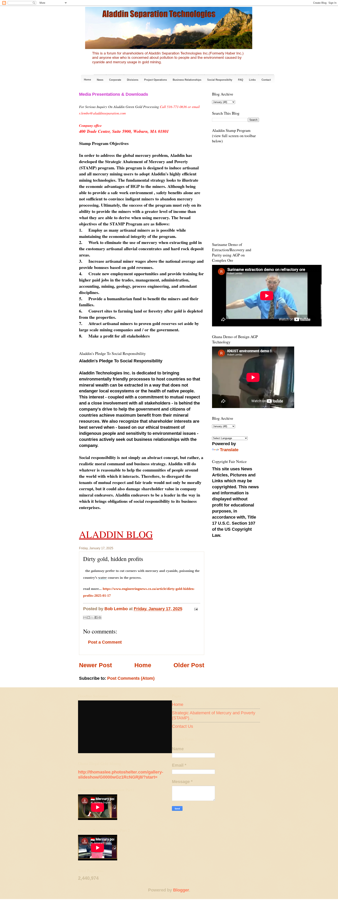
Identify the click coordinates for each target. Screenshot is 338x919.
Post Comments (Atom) (131, 678)
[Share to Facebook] (96, 617)
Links (252, 79)
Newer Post (95, 665)
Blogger (181, 890)
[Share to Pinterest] (100, 617)
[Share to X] (92, 617)
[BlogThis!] (89, 617)
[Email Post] (195, 608)
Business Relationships (187, 79)
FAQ (240, 79)
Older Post (188, 665)
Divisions (132, 79)
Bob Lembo (116, 608)
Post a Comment (105, 642)
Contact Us (182, 726)
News (100, 79)
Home (87, 79)
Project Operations (155, 79)
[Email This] (85, 617)
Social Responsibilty (219, 79)
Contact (266, 79)
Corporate (115, 79)
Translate (229, 449)
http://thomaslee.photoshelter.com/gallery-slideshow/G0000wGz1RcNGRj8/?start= (120, 775)
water (102, 578)
